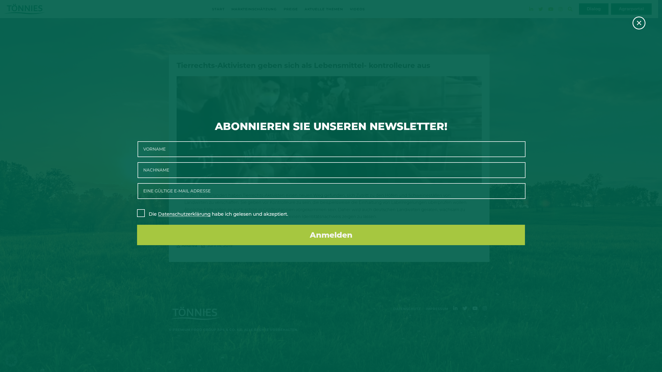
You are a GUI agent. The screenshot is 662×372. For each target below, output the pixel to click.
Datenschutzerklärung (184, 214)
